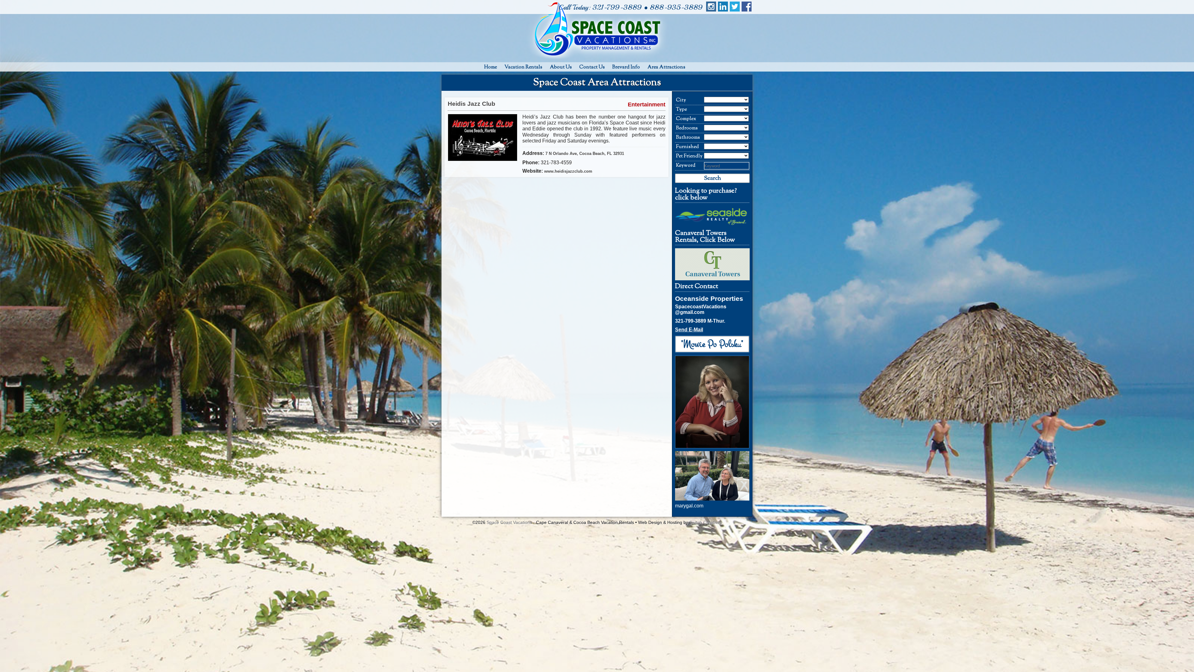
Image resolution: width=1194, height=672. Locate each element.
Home (490, 67)
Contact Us (592, 67)
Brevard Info (626, 67)
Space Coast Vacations (509, 522)
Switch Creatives (705, 522)
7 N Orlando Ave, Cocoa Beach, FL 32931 (584, 153)
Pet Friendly (689, 156)
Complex (686, 119)
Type (681, 109)
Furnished (687, 147)
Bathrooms (688, 137)
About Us (561, 67)
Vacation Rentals (523, 67)
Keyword (686, 165)
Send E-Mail (689, 329)
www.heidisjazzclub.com (568, 171)
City (681, 100)
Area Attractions (666, 67)
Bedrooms (687, 128)
